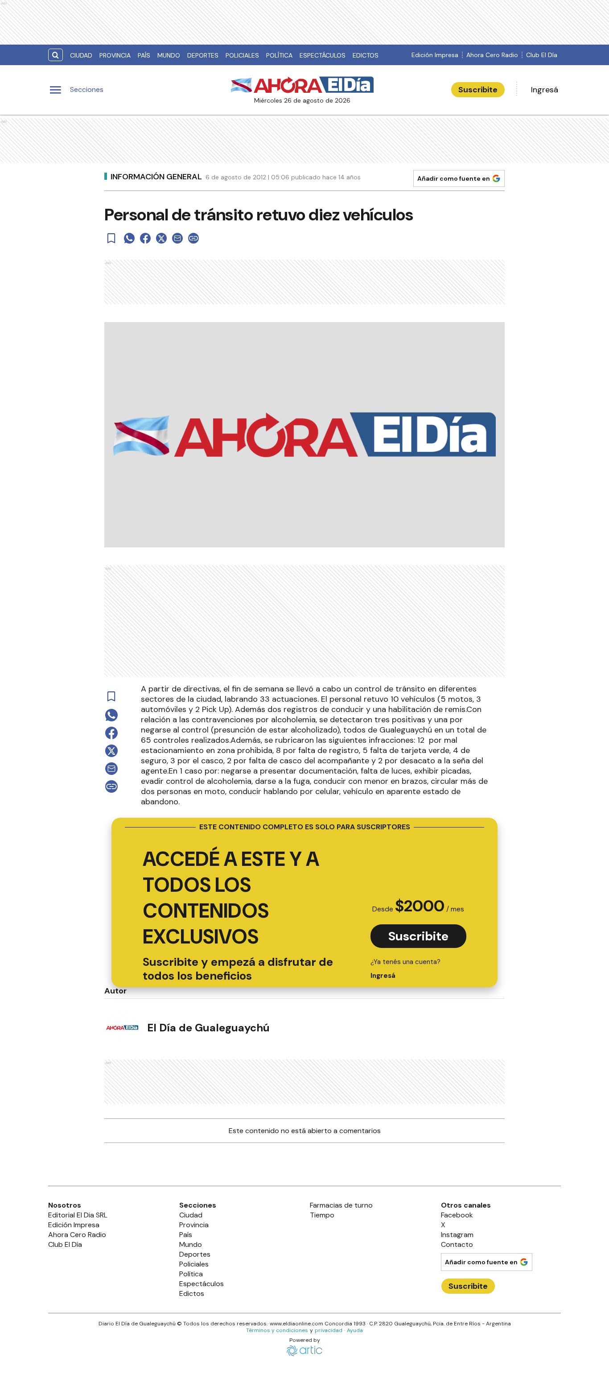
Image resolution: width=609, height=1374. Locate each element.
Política (279, 55)
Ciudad (81, 55)
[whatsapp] (129, 238)
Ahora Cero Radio (492, 55)
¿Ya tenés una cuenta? (405, 968)
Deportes (202, 55)
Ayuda (355, 1330)
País (144, 55)
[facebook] (145, 238)
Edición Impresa (434, 55)
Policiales (242, 55)
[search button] (55, 55)
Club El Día (541, 55)
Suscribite (478, 89)
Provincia (115, 55)
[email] (177, 238)
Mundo (168, 55)
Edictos (366, 55)
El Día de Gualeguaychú (208, 1028)
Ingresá (544, 89)
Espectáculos (323, 55)
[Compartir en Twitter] (161, 238)
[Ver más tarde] (111, 238)
